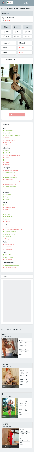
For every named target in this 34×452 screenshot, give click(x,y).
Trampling (7, 221)
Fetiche (7, 144)
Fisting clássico (9, 244)
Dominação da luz (10, 207)
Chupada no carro (10, 234)
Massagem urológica (11, 175)
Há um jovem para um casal (12, 155)
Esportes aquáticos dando (12, 265)
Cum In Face (8, 259)
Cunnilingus (8, 236)
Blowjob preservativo (11, 227)
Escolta (7, 150)
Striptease (8, 194)
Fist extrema (8, 249)
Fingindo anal (8, 246)
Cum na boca (8, 254)
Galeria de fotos (9, 59)
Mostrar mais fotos (17, 115)
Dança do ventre (9, 197)
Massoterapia (9, 179)
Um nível (7, 133)
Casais (7, 157)
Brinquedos (8, 142)
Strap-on (7, 214)
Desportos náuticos (10, 267)
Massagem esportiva (11, 184)
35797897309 (9, 18)
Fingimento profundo (11, 231)
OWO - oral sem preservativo (12, 135)
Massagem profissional (11, 170)
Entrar (27, 2)
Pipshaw (7, 162)
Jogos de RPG (9, 216)
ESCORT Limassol (6, 8)
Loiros (21, 52)
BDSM (6, 209)
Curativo (7, 219)
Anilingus (7, 238)
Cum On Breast (9, 257)
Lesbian (7, 199)
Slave (6, 212)
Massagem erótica (10, 172)
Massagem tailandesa (11, 177)
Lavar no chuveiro (10, 160)
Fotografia (8, 152)
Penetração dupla (10, 140)
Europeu (21, 48)
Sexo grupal (8, 137)
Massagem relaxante (10, 186)
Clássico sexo (9, 130)
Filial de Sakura (9, 189)
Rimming (7, 164)
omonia (15, 8)
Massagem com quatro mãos (13, 182)
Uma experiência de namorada (13, 229)
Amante (7, 205)
